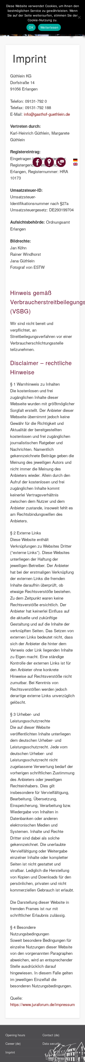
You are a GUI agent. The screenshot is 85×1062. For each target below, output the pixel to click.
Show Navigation (68, 42)
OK (31, 27)
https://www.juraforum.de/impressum (42, 1004)
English (72, 164)
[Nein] (79, 17)
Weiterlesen (49, 27)
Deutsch (72, 160)
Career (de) (13, 1043)
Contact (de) (50, 1035)
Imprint (10, 1052)
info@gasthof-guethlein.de (47, 114)
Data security (51, 1043)
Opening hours (15, 1035)
